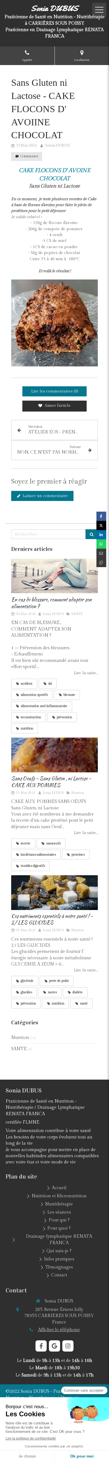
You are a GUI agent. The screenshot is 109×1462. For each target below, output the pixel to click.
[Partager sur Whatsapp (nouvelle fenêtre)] (101, 544)
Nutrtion (20, 1037)
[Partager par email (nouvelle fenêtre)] (101, 553)
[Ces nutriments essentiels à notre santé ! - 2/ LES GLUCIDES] (54, 892)
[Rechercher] (92, 534)
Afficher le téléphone (59, 1329)
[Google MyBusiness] (54, 1346)
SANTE (19, 1049)
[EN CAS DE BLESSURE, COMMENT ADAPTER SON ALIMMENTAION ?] (54, 576)
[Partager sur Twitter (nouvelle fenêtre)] (101, 525)
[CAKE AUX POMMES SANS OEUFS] (54, 755)
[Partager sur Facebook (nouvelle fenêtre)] (101, 516)
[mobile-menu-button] (99, 10)
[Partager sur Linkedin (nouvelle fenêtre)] (101, 534)
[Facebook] (41, 1346)
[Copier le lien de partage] (101, 562)
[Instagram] (68, 1346)
